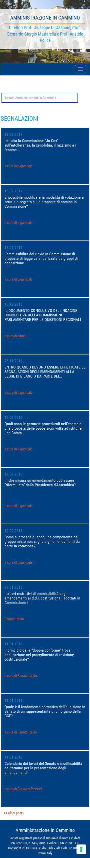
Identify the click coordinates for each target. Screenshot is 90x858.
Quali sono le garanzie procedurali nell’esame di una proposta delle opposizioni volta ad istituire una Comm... (43, 428)
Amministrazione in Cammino (45, 18)
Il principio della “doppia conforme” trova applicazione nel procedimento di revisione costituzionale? (39, 655)
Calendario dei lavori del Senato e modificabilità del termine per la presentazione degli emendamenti (43, 768)
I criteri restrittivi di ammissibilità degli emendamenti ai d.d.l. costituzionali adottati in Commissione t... (42, 598)
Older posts (16, 813)
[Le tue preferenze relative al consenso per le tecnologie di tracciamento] (81, 849)
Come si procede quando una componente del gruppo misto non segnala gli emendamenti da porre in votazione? (42, 541)
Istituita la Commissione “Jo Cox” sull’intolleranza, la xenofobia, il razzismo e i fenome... (40, 145)
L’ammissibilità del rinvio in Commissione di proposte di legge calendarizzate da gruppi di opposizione (41, 258)
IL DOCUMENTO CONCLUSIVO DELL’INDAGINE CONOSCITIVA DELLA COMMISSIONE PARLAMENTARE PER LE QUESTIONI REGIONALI (42, 315)
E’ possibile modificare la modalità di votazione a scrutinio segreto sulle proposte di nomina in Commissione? (44, 202)
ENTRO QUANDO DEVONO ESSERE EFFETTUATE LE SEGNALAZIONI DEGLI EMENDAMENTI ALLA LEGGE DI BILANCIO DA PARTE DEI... (45, 372)
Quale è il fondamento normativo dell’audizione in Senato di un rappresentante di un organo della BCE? (44, 711)
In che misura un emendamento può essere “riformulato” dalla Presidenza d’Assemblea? (40, 482)
